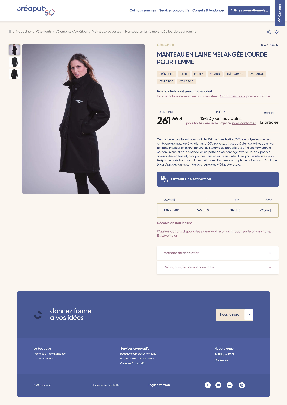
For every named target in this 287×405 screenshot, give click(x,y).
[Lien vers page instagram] (242, 385)
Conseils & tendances (208, 10)
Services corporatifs (174, 10)
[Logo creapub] (36, 10)
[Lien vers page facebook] (208, 385)
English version (159, 385)
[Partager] (269, 31)
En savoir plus (167, 235)
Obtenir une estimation (191, 179)
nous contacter (244, 123)
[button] (143, 10)
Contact (280, 10)
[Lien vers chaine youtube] (218, 385)
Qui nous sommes (143, 10)
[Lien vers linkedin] (230, 385)
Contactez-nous (232, 96)
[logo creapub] (38, 315)
